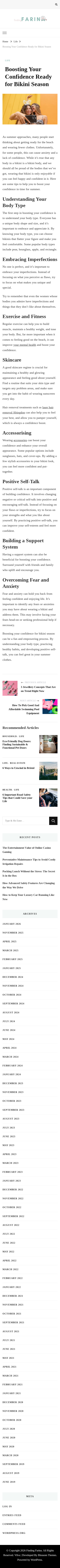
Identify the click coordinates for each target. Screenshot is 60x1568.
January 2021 (11, 1393)
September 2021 (13, 1322)
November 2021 (13, 1305)
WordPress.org (14, 1533)
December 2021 (12, 1296)
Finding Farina (34, 1550)
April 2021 (9, 1367)
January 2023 (11, 1181)
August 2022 (10, 1225)
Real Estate (18, 763)
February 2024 (12, 1065)
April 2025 (9, 941)
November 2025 (13, 933)
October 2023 (11, 1101)
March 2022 (10, 1269)
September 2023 (13, 1110)
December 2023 (12, 1083)
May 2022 (8, 1251)
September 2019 (13, 1464)
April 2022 (9, 1260)
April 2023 (9, 1154)
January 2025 (11, 968)
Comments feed (13, 1524)
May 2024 (8, 1039)
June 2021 (8, 1349)
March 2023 (10, 1163)
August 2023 (10, 1119)
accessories (20, 440)
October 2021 (11, 1313)
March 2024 (10, 1057)
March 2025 (10, 950)
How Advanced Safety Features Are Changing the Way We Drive (28, 885)
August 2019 (10, 1473)
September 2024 (13, 1003)
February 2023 (12, 1172)
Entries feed (11, 1515)
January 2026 (11, 924)
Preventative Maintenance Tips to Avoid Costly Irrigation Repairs (29, 861)
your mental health (24, 344)
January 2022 (11, 1287)
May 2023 (8, 1145)
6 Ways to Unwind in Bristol (18, 768)
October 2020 (11, 1420)
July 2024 (8, 1021)
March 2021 (10, 1376)
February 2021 (12, 1384)
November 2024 (13, 986)
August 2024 (10, 1012)
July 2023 (8, 1127)
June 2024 (8, 1030)
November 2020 (13, 1411)
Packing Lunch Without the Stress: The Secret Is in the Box (28, 873)
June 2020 (8, 1437)
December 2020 (12, 1402)
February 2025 (12, 959)
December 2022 (12, 1189)
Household (9, 736)
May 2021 (8, 1358)
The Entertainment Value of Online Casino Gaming (26, 850)
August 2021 (10, 1331)
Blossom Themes (47, 1555)
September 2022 (13, 1216)
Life (7, 60)
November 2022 (13, 1198)
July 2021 (8, 1340)
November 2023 (13, 1092)
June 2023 (8, 1136)
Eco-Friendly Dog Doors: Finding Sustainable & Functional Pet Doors (16, 744)
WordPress (36, 1559)
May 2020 (8, 1446)
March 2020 (10, 1455)
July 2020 (8, 1429)
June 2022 (8, 1243)
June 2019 (8, 1482)
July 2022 (8, 1234)
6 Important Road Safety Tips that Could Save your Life (17, 798)
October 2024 (11, 995)
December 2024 (12, 977)
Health (7, 790)
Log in (7, 1506)
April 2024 (9, 1048)
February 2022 (12, 1278)
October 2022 (11, 1207)
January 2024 (11, 1074)
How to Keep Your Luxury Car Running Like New (28, 897)
